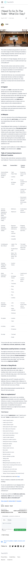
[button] (26, 18)
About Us (3, 559)
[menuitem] (2, 2)
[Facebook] (18, 546)
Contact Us (9, 559)
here (18, 476)
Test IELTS (10, 2)
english (7, 506)
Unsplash (19, 501)
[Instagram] (10, 546)
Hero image (4, 501)
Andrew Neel (12, 501)
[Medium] (21, 546)
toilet (11, 506)
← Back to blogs (5, 535)
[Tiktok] (23, 546)
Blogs (2, 7)
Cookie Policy (12, 557)
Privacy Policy (4, 557)
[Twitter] (13, 546)
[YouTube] (15, 546)
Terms (18, 557)
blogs (2, 506)
